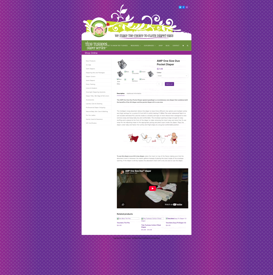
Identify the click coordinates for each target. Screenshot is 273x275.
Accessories (90, 100)
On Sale (88, 65)
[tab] (121, 93)
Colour (159, 72)
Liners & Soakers (91, 88)
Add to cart (169, 84)
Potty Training (90, 84)
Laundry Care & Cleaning (94, 103)
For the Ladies (90, 115)
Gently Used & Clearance (94, 119)
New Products (90, 61)
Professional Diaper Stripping (95, 107)
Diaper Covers (90, 76)
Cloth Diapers (90, 69)
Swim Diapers (90, 80)
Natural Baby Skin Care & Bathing (97, 111)
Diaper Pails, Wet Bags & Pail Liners (97, 96)
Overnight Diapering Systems (95, 92)
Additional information (134, 93)
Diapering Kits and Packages (95, 72)
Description (121, 93)
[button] (183, 45)
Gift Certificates (91, 123)
